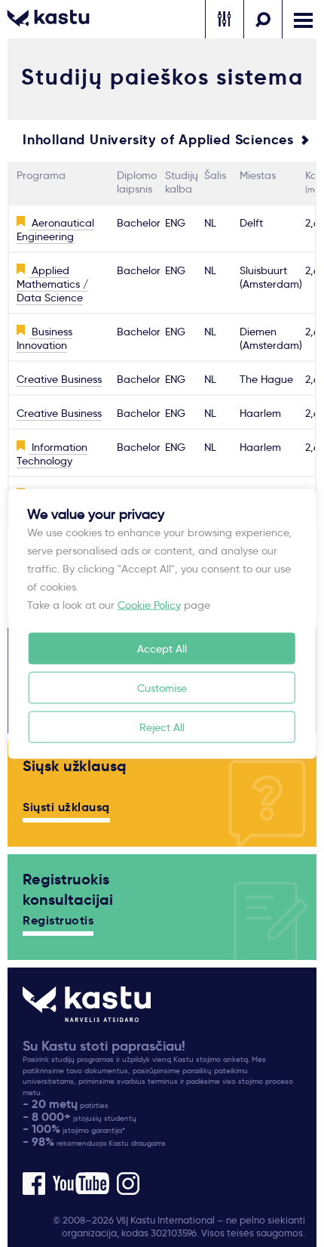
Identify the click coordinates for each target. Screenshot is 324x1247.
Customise (162, 687)
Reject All (162, 726)
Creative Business (59, 379)
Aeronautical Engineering (55, 229)
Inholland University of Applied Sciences (158, 139)
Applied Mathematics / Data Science (52, 284)
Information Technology (52, 454)
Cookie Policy (149, 604)
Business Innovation (44, 338)
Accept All (162, 648)
